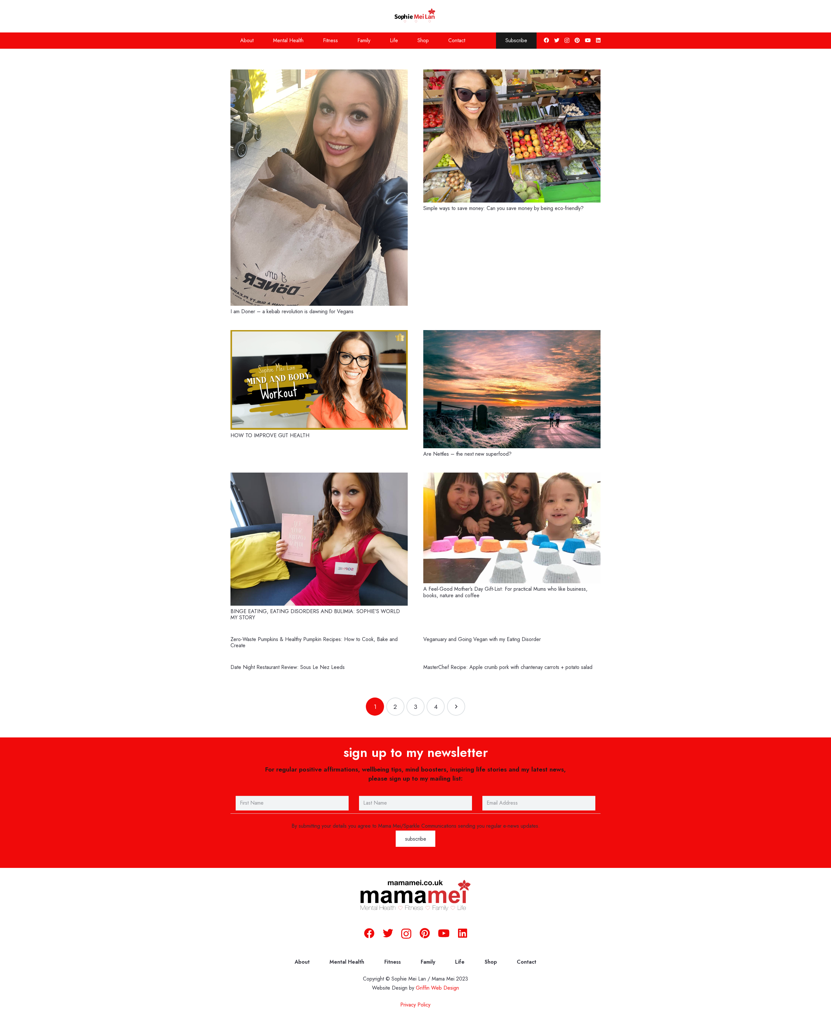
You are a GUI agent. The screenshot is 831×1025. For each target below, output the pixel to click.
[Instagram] (566, 40)
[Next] (456, 707)
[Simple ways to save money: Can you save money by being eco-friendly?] (512, 136)
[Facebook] (546, 40)
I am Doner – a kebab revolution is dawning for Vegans (291, 311)
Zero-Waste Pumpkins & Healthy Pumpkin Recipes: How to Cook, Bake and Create (314, 642)
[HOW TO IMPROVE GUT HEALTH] (319, 380)
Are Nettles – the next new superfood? (467, 454)
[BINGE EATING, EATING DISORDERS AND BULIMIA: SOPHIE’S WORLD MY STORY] (319, 539)
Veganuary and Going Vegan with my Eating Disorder (482, 639)
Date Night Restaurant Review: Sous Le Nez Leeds (287, 667)
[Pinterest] (577, 40)
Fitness (392, 962)
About (302, 962)
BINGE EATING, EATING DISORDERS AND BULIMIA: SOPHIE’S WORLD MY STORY (315, 614)
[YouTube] (588, 40)
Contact (526, 962)
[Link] (416, 16)
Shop (491, 962)
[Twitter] (556, 40)
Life (460, 962)
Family (428, 962)
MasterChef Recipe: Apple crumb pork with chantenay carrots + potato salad (507, 667)
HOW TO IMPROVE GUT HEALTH (269, 435)
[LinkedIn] (598, 40)
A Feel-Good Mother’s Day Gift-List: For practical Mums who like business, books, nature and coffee (505, 592)
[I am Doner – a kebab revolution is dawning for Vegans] (319, 187)
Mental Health (346, 962)
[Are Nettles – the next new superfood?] (512, 389)
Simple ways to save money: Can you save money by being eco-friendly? (503, 208)
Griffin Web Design (437, 988)
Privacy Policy (415, 1004)
